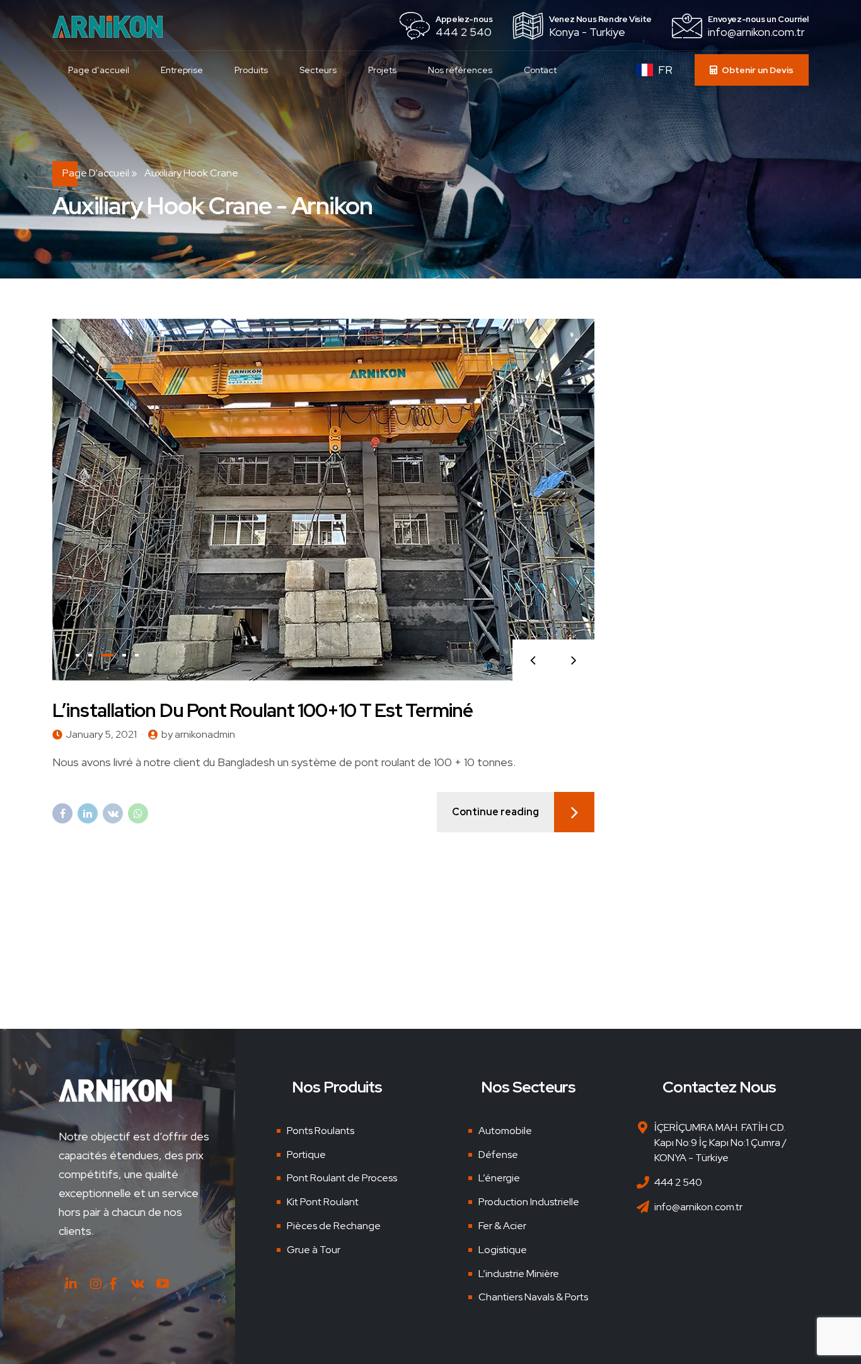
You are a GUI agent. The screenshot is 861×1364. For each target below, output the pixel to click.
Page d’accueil (98, 70)
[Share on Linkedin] (88, 813)
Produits (251, 70)
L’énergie (499, 1177)
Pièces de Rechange (334, 1225)
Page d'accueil (95, 173)
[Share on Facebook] (62, 813)
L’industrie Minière (518, 1273)
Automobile (505, 1130)
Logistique (502, 1249)
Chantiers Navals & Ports (533, 1297)
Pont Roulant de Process (342, 1177)
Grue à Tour (313, 1249)
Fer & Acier (502, 1225)
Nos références (460, 70)
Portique (306, 1154)
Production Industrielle (528, 1201)
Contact (540, 70)
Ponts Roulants (320, 1130)
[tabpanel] (323, 499)
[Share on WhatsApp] (138, 813)
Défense (498, 1154)
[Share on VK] (113, 813)
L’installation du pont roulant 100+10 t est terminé (262, 710)
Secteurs (318, 70)
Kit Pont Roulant (323, 1201)
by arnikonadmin (198, 734)
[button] (532, 659)
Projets (382, 70)
